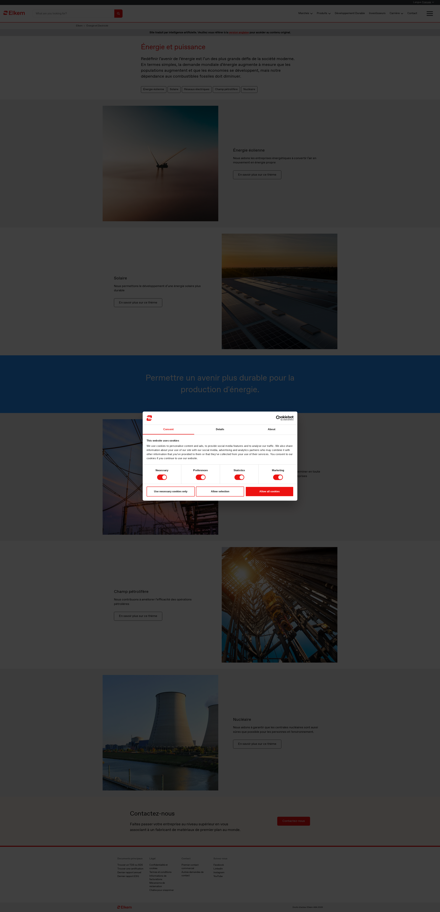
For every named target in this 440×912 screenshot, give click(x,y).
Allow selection (220, 491)
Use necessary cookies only (170, 491)
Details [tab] (220, 429)
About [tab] (271, 429)
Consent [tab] (168, 429)
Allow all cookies (269, 491)
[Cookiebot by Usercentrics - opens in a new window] (278, 418)
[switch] (201, 477)
